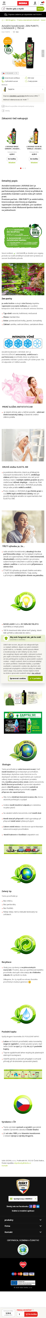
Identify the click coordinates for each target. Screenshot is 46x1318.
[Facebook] (30, 1206)
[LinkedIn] (37, 1206)
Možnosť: (4, 85)
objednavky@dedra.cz (22, 1163)
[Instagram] (34, 1206)
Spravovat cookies (18, 678)
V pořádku (36, 678)
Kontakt (5, 1165)
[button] (21, 168)
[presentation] (3, 53)
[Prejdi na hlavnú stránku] (23, 3)
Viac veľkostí (36, 673)
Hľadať (40, 9)
